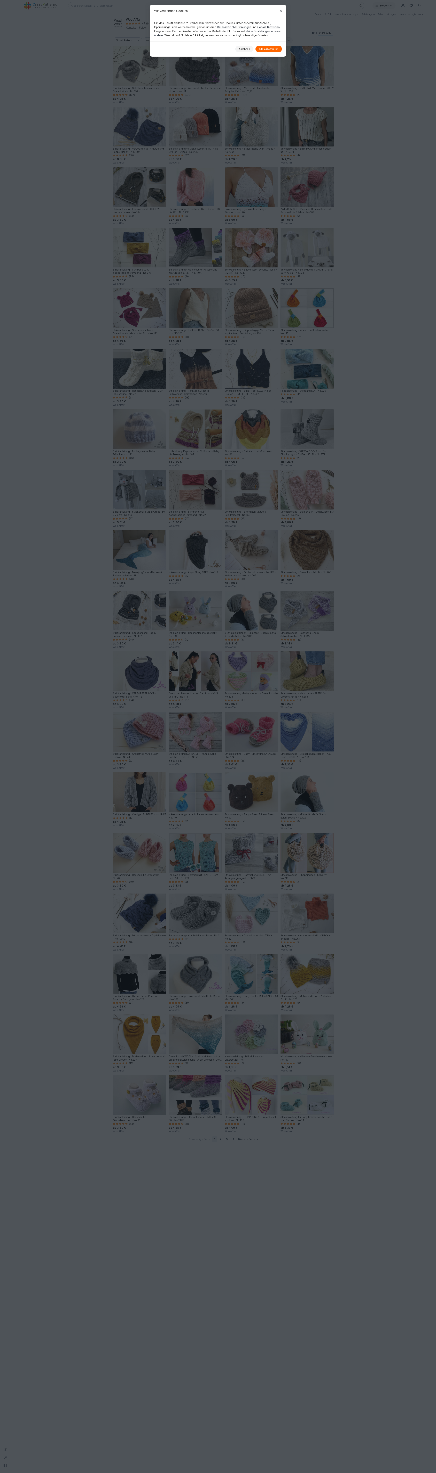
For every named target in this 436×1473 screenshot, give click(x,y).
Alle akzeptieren (268, 48)
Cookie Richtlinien (268, 27)
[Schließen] (281, 11)
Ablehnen (244, 48)
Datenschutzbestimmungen (234, 27)
